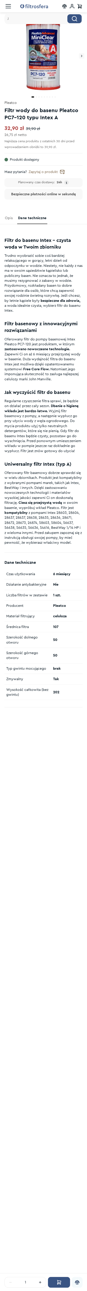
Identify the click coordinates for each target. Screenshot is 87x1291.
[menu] (8, 6)
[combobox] (43, 18)
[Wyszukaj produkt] (74, 18)
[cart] (80, 6)
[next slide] (81, 56)
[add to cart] (59, 1282)
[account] (72, 6)
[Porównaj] (77, 1282)
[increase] (40, 1282)
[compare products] (64, 6)
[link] (9, 218)
